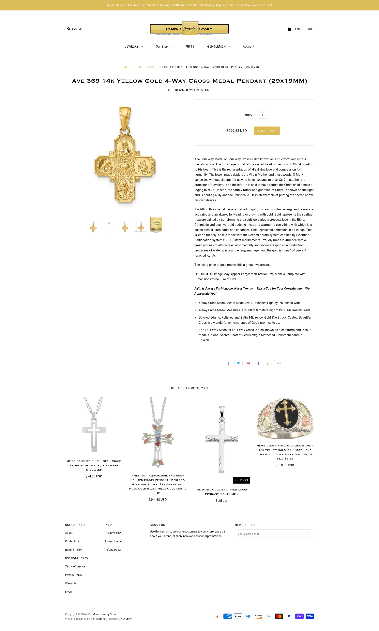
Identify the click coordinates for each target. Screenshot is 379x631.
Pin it (249, 363)
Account (248, 46)
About (69, 532)
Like (228, 363)
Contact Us (72, 541)
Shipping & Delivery (76, 558)
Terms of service (75, 566)
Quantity (246, 115)
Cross (156, 67)
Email (278, 363)
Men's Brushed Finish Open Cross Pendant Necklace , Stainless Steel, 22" (94, 465)
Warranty (71, 583)
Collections (139, 67)
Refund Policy (73, 549)
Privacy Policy (73, 575)
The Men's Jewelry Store (190, 90)
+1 (268, 363)
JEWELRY (132, 46)
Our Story (163, 46)
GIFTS (190, 46)
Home (124, 67)
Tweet (238, 363)
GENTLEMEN (216, 46)
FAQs (68, 591)
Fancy (258, 363)
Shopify (126, 618)
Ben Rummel (98, 618)
